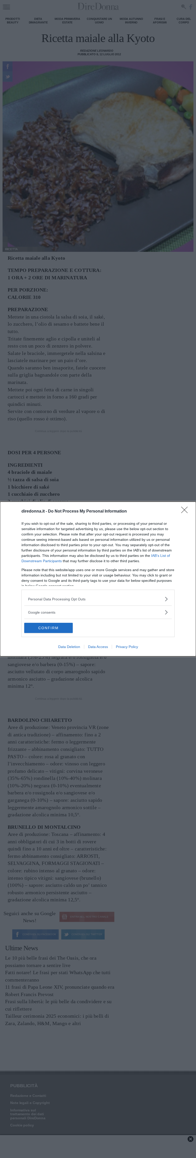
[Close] (186, 511)
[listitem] (98, 599)
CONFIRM (48, 628)
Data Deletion (69, 647)
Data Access (98, 647)
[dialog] (98, 579)
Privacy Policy (127, 647)
